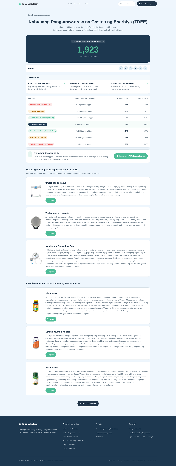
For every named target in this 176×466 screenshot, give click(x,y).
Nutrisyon (99, 437)
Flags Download (69, 449)
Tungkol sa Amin (135, 429)
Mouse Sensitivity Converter (73, 441)
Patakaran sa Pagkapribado (139, 433)
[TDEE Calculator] (28, 4)
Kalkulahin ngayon (147, 4)
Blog (86, 4)
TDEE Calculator (74, 4)
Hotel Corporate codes (71, 433)
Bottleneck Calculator (71, 429)
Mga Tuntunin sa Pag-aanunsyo (141, 437)
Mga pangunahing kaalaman (107, 429)
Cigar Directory (68, 445)
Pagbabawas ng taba (104, 433)
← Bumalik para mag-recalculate (38, 15)
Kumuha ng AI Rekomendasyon (132, 156)
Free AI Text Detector (71, 437)
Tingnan (50, 200)
